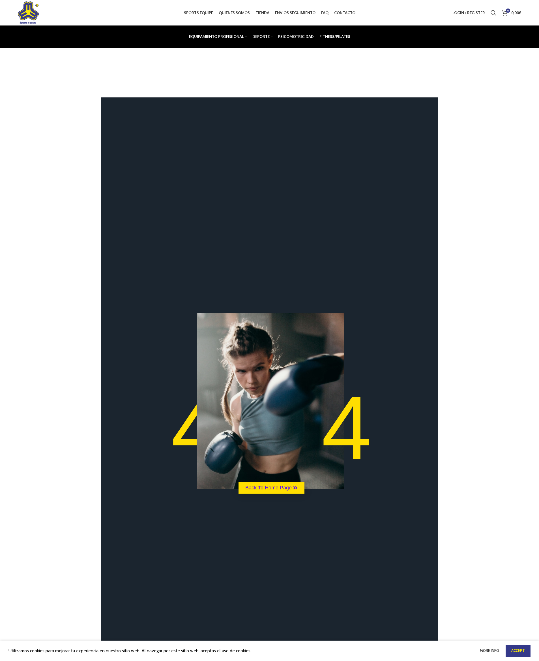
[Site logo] (28, 12)
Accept (518, 650)
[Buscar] (493, 12)
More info (490, 650)
